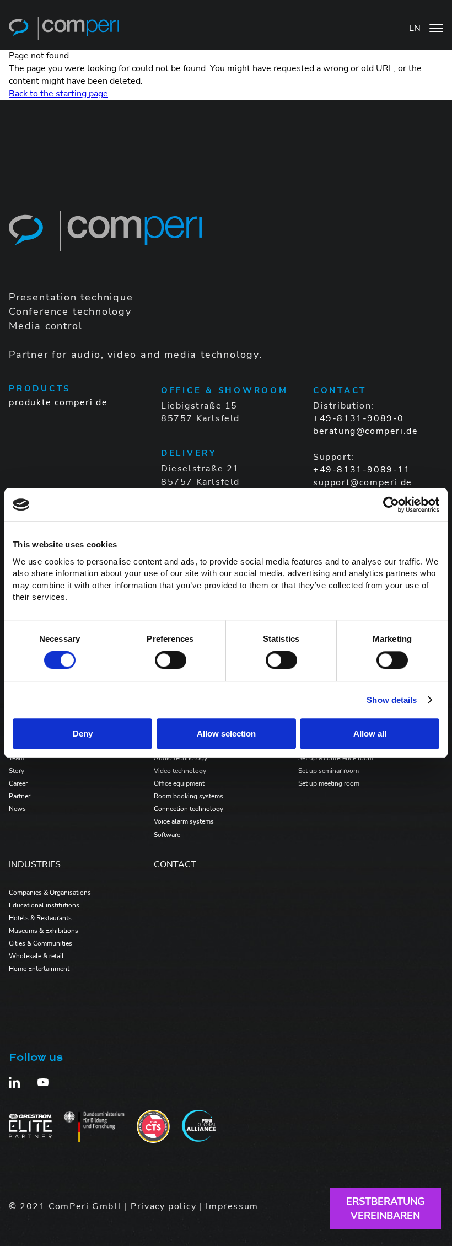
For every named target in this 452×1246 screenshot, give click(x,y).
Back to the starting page (58, 94)
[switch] (170, 660)
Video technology (180, 770)
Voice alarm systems (184, 821)
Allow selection (226, 733)
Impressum (232, 1206)
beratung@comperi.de (365, 431)
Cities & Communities (40, 943)
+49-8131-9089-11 (362, 470)
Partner (19, 796)
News (17, 808)
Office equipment (179, 783)
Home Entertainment (39, 968)
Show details (392, 700)
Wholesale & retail (36, 956)
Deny (83, 733)
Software (167, 834)
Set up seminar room (328, 770)
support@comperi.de (362, 482)
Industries (35, 864)
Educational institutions (44, 905)
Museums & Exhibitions (43, 930)
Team (16, 758)
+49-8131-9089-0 (358, 418)
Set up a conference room (335, 758)
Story (16, 770)
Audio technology (180, 758)
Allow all (369, 733)
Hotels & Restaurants (40, 918)
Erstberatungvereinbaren (385, 1208)
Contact (175, 864)
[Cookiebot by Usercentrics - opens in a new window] (391, 504)
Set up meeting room (328, 783)
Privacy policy (163, 1206)
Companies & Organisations (50, 892)
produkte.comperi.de (58, 402)
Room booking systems (188, 796)
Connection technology (188, 808)
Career (18, 783)
